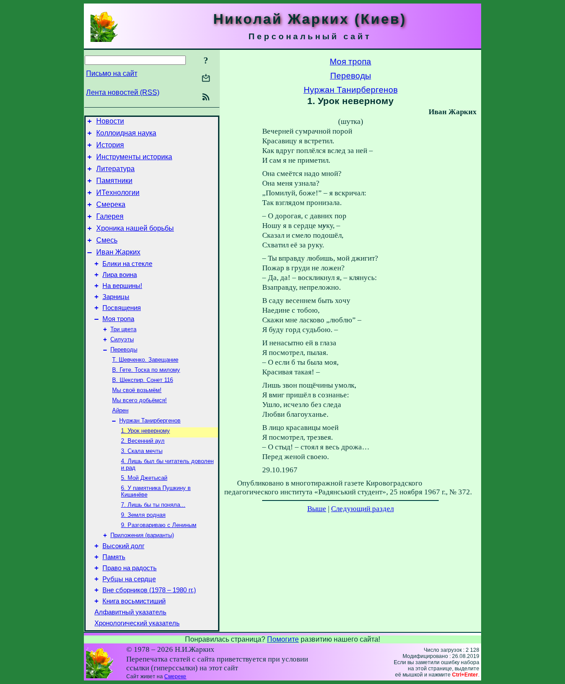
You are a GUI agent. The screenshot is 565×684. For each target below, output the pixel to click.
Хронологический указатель (137, 623)
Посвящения (121, 307)
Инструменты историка (134, 157)
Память (113, 557)
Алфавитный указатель (130, 612)
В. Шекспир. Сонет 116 (142, 380)
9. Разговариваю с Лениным (158, 525)
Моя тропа (118, 318)
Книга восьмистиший (134, 601)
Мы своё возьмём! (137, 390)
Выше (316, 509)
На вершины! (122, 285)
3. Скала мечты (141, 451)
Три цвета (123, 329)
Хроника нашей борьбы (135, 228)
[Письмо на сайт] (206, 79)
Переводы (123, 349)
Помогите (283, 639)
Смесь (106, 240)
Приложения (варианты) (142, 535)
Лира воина (119, 274)
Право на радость (129, 568)
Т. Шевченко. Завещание (145, 359)
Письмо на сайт (111, 73)
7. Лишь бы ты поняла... (153, 504)
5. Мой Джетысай (144, 478)
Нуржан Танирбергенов (150, 420)
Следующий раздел (362, 509)
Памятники (114, 180)
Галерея (110, 216)
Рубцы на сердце (129, 579)
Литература (115, 168)
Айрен (120, 410)
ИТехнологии (117, 192)
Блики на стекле (127, 263)
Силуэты (122, 339)
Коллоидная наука (126, 133)
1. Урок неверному (145, 430)
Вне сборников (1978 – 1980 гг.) (149, 590)
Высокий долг (123, 545)
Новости (110, 121)
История (110, 145)
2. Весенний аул (143, 440)
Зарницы (115, 296)
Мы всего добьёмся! (139, 400)
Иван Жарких (118, 252)
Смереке (175, 676)
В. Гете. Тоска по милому (146, 369)
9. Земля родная (143, 515)
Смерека (110, 204)
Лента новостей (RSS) (122, 92)
